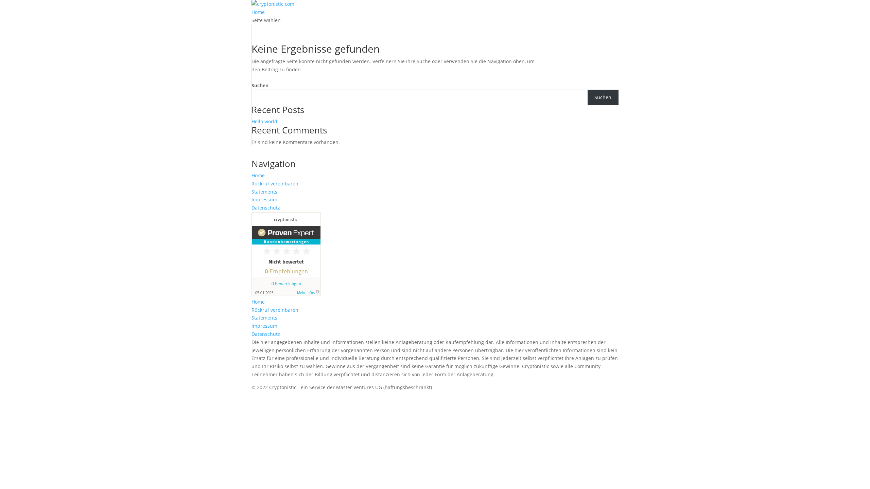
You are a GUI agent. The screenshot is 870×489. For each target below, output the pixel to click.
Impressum (264, 199)
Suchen (259, 85)
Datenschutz (265, 207)
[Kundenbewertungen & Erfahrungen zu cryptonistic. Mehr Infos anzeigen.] (286, 293)
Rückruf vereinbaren (274, 183)
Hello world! (265, 121)
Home (258, 12)
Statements (264, 191)
